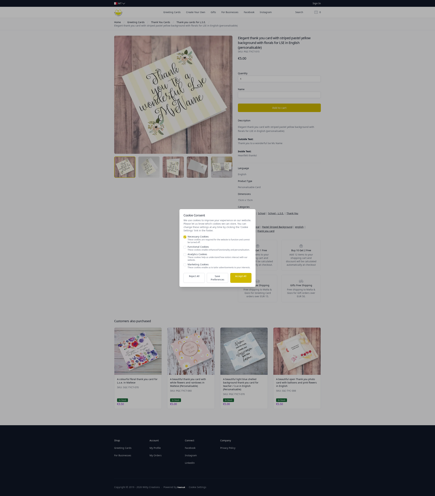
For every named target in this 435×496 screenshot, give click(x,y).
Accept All (240, 276)
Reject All (194, 276)
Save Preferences (217, 277)
